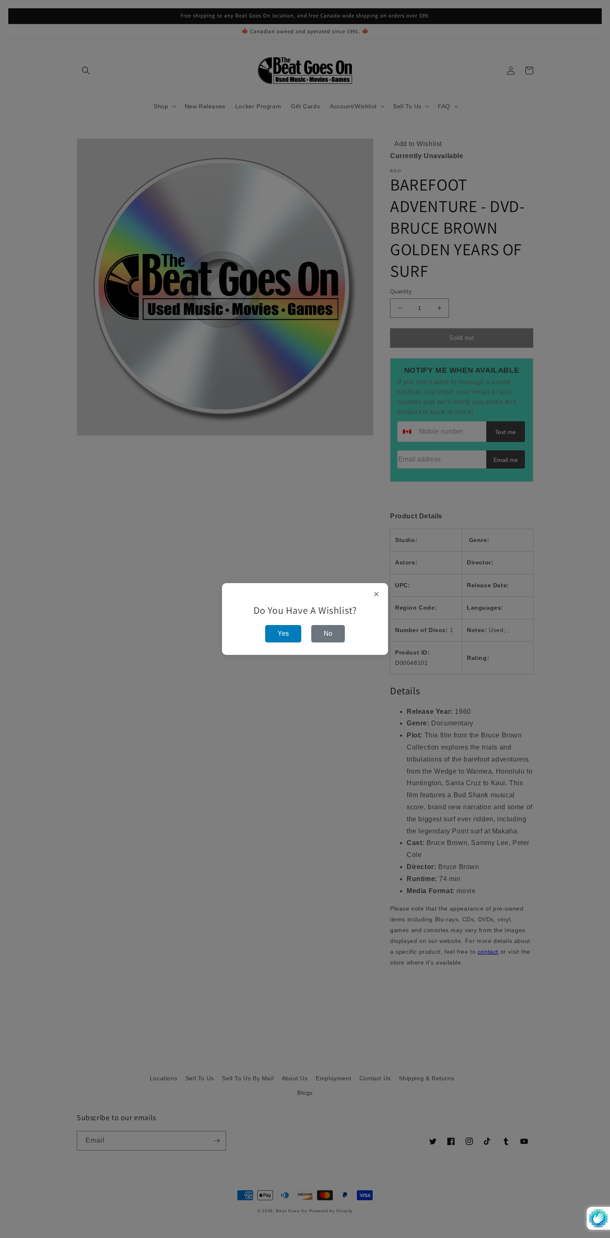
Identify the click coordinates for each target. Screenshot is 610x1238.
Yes (283, 633)
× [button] (376, 594)
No (328, 633)
